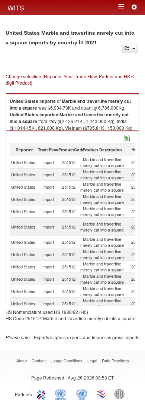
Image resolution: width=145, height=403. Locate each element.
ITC (42, 393)
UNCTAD (62, 393)
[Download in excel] (127, 137)
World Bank (121, 393)
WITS (15, 7)
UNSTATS (81, 393)
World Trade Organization (101, 393)
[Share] (130, 48)
